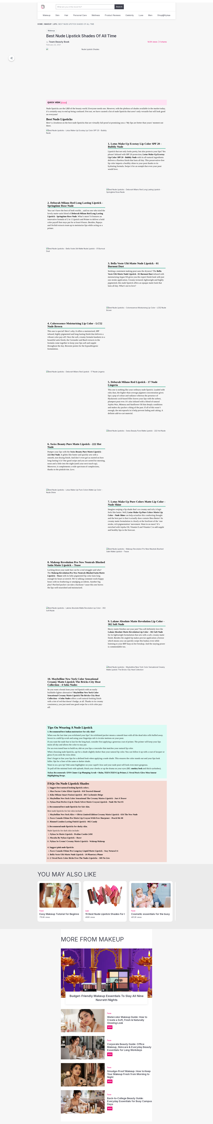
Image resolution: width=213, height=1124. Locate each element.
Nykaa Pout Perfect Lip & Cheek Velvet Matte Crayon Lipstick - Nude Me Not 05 (87, 802)
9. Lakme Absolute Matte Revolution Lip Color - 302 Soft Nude (136, 623)
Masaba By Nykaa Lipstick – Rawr (66, 838)
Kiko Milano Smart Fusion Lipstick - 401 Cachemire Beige (76, 795)
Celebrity (129, 15)
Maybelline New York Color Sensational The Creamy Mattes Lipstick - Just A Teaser (88, 798)
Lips (55, 24)
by (57, 41)
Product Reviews (113, 15)
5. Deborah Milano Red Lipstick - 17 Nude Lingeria (132, 383)
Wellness (96, 15)
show (63, 102)
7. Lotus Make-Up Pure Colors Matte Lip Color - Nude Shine (136, 503)
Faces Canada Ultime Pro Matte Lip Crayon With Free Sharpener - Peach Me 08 (86, 818)
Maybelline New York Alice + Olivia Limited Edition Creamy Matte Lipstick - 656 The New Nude (94, 814)
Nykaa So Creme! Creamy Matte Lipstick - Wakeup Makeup (77, 841)
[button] (11, 58)
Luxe (141, 15)
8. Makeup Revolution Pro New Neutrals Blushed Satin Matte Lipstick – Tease (76, 564)
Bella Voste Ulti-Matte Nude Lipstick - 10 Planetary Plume (76, 854)
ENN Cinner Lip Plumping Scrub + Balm (85, 772)
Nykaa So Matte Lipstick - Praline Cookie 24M (71, 834)
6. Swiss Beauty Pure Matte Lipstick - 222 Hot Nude (74, 445)
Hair (66, 15)
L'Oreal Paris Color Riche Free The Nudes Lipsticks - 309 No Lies (80, 858)
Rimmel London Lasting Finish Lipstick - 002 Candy (73, 821)
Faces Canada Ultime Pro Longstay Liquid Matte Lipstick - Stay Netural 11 (84, 851)
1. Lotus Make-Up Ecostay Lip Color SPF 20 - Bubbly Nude (134, 145)
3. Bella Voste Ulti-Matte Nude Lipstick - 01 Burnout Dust (133, 265)
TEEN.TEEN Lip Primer (115, 772)
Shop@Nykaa (163, 15)
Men (150, 15)
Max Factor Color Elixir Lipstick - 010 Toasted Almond (75, 791)
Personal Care (80, 15)
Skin (57, 15)
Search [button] (119, 7)
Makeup (46, 15)
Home (40, 24)
